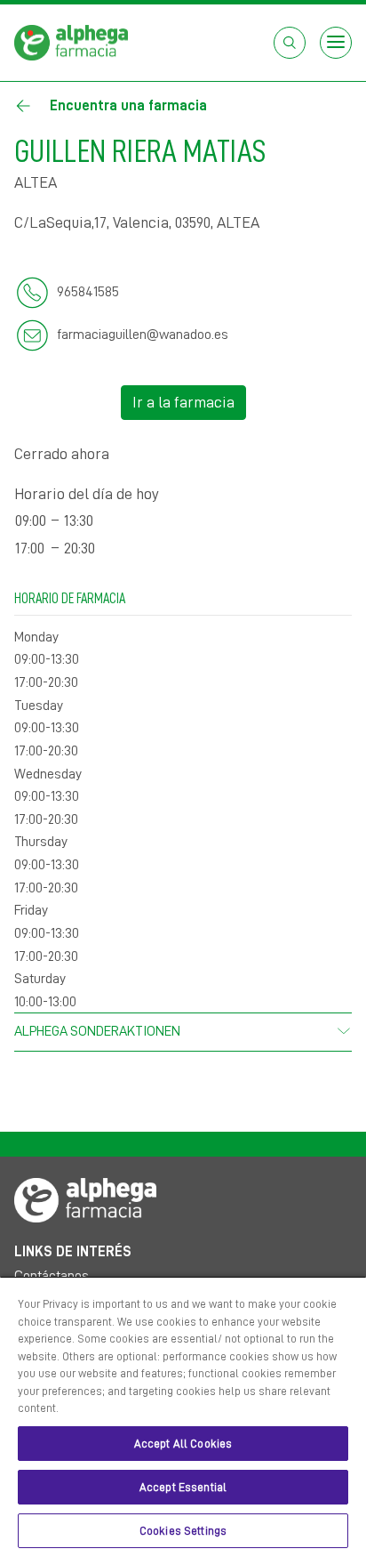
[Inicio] (71, 42)
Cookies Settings (183, 1531)
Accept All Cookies (183, 1443)
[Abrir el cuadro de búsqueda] (290, 43)
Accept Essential (183, 1487)
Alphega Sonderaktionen (97, 1031)
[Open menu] (336, 43)
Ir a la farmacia (183, 402)
